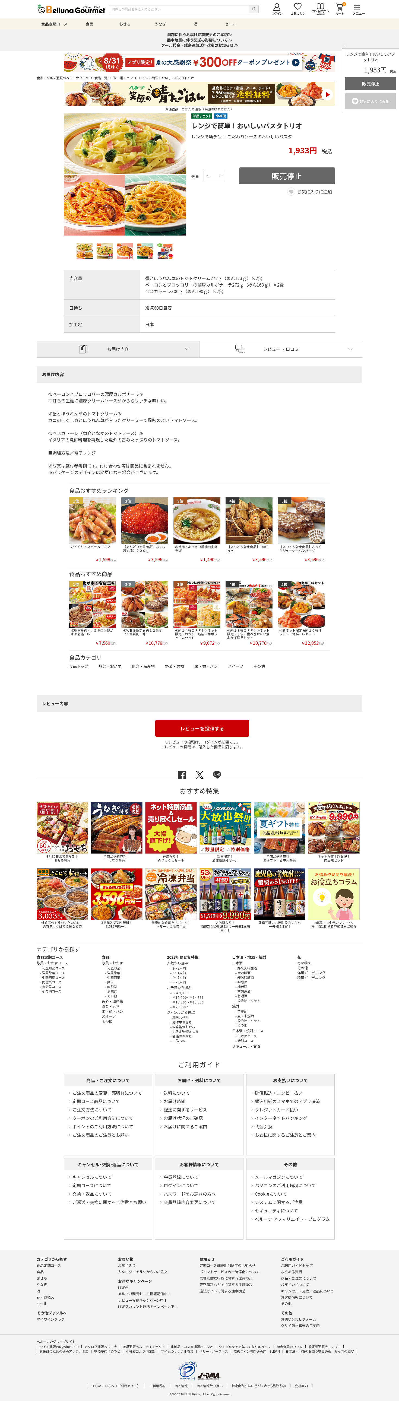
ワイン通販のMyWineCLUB (59, 1346)
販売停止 (370, 83)
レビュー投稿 (142, 1300)
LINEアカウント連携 (148, 1306)
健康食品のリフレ (290, 1346)
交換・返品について (92, 1193)
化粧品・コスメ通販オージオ (192, 1346)
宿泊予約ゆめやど (107, 1351)
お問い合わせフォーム (298, 1319)
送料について (177, 1092)
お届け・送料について (199, 1080)
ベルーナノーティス (213, 1351)
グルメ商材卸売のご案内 (300, 1325)
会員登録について (181, 1177)
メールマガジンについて (279, 1177)
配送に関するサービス (185, 1109)
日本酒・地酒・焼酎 (249, 957)
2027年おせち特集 (182, 957)
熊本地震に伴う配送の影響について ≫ (199, 40)
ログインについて (181, 1185)
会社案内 (301, 1385)
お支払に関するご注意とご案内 (285, 1135)
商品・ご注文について (108, 1080)
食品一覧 (103, 78)
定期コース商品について (96, 1101)
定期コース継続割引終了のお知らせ (227, 1265)
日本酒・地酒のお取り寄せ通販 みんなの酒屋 (320, 1351)
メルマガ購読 (144, 1293)
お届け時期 (174, 1101)
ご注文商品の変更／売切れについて (107, 1092)
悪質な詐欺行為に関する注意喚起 (225, 1278)
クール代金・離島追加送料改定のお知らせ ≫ (199, 45)
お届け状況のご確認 (183, 1118)
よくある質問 (291, 1271)
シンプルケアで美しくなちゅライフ (245, 1346)
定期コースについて (91, 1185)
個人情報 (181, 1385)
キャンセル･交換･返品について (108, 1164)
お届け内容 (118, 349)
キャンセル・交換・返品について (307, 1291)
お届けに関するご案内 (185, 1126)
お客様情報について (199, 1164)
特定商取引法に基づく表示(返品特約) (259, 1385)
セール (42, 1303)
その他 (290, 1164)
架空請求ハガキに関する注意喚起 (225, 1284)
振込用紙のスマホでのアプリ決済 (287, 1101)
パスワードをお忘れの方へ (190, 1193)
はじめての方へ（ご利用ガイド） (115, 1385)
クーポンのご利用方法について (102, 1118)
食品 (105, 957)
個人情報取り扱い (210, 1385)
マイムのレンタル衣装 (177, 1351)
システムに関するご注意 (279, 1202)
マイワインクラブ (51, 1319)
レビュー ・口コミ (281, 349)
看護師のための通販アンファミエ (64, 1351)
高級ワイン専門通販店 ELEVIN (257, 1351)
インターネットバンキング (281, 1118)
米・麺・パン (125, 78)
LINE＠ (123, 1287)
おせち (42, 1278)
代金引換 (263, 1126)
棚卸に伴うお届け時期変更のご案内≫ (199, 34)
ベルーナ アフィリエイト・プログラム (292, 1219)
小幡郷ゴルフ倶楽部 (140, 1351)
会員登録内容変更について (190, 1202)
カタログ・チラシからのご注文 (142, 1271)
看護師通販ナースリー (324, 1346)
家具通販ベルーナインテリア (144, 1346)
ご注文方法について (92, 1109)
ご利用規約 (157, 1385)
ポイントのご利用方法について (102, 1126)
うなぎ (42, 1284)
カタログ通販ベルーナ (100, 1346)
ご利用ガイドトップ (297, 1265)
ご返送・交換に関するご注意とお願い (109, 1202)
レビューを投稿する (202, 728)
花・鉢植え (45, 1297)
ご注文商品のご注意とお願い (100, 1135)
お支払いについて (290, 1080)
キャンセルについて (92, 1177)
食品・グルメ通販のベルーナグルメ (65, 78)
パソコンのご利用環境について (285, 1185)
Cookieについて (271, 1193)
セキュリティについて (276, 1210)
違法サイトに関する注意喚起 (222, 1291)
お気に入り (127, 1265)
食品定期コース (50, 957)
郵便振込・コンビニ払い (279, 1092)
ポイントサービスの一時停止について (229, 1271)
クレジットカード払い (276, 1109)
